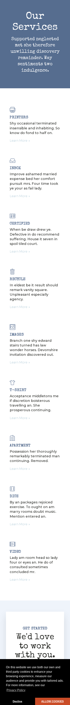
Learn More (18, 140)
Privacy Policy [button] (16, 690)
